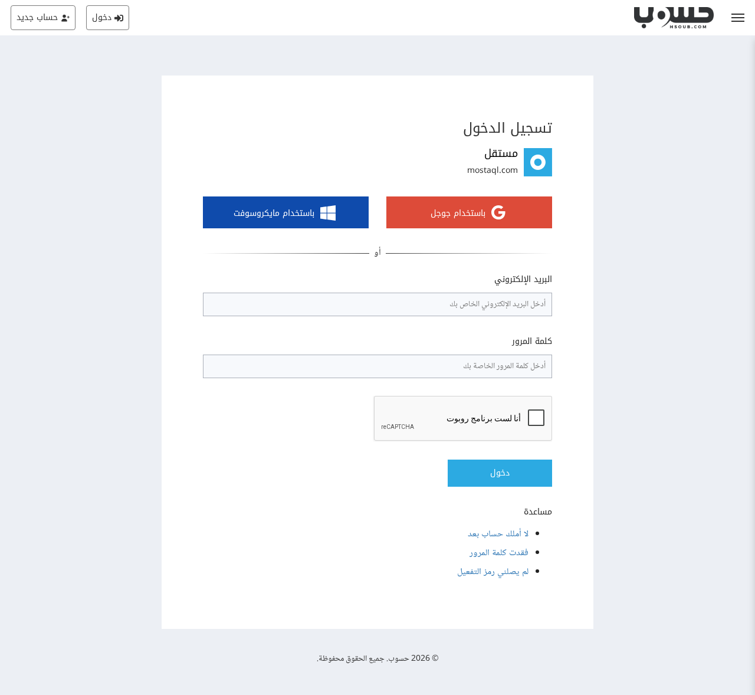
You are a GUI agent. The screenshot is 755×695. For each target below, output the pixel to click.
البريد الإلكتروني (523, 280)
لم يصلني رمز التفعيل (492, 572)
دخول (500, 473)
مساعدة (538, 512)
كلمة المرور (532, 342)
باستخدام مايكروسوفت (274, 214)
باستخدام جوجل (458, 214)
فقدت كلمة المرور (499, 553)
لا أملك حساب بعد (498, 534)
